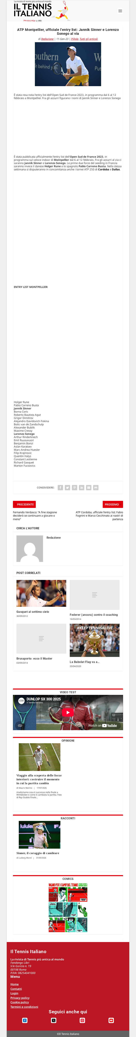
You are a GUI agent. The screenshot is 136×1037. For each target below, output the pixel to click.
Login (14, 993)
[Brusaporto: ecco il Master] (41, 639)
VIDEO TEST (68, 692)
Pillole (74, 39)
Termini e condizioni (24, 1007)
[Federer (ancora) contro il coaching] (95, 595)
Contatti (16, 989)
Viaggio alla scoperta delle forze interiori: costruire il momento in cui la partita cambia (39, 779)
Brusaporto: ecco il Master (34, 658)
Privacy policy (20, 998)
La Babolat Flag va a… (85, 662)
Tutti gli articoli (89, 39)
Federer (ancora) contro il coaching (94, 614)
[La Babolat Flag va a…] (95, 640)
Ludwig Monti (25, 857)
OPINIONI (68, 740)
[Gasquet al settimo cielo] (41, 593)
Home (14, 984)
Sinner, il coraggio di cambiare (37, 853)
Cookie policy (19, 1002)
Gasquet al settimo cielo (32, 611)
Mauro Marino (25, 787)
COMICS (68, 879)
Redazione (47, 39)
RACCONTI (68, 818)
